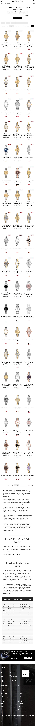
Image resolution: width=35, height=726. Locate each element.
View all (11, 26)
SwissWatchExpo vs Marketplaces (6, 697)
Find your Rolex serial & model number (11, 554)
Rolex (10, 11)
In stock (3, 26)
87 (27, 26)
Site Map (19, 709)
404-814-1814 (3, 1)
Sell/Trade (2, 703)
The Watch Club (20, 703)
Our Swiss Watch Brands (22, 701)
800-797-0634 (16, 676)
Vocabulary (20, 707)
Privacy (2, 694)
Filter (32, 26)
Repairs (2, 704)
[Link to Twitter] (13, 681)
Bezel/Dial (30, 599)
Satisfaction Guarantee (4, 685)
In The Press (20, 704)
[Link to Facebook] (2, 681)
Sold (7, 26)
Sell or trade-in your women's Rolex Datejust (12, 546)
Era (9, 599)
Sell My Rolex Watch (17, 17)
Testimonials (20, 693)
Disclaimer (2, 696)
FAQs (19, 694)
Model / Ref (5, 599)
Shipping (2, 688)
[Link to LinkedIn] (7, 681)
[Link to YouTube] (16, 681)
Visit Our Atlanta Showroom (22, 690)
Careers (19, 688)
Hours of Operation (21, 691)
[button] (18, 26)
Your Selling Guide (21, 706)
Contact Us (20, 696)
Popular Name (15, 599)
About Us (19, 685)
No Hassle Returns (3, 691)
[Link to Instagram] (4, 681)
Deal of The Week (3, 701)
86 (26, 26)
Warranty (2, 690)
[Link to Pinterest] (10, 681)
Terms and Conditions (4, 693)
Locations (2, 706)
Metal (21, 599)
